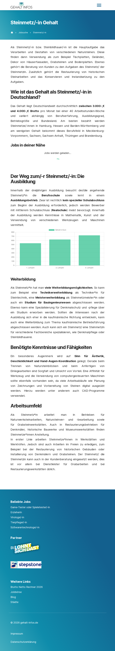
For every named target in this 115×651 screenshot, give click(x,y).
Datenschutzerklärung (23, 641)
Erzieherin (16, 512)
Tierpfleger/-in (19, 522)
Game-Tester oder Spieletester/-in (30, 507)
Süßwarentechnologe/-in (25, 527)
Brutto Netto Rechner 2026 (27, 587)
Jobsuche (23, 32)
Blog (13, 597)
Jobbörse (16, 592)
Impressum (17, 633)
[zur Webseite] (57, 550)
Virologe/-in (17, 517)
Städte (14, 602)
